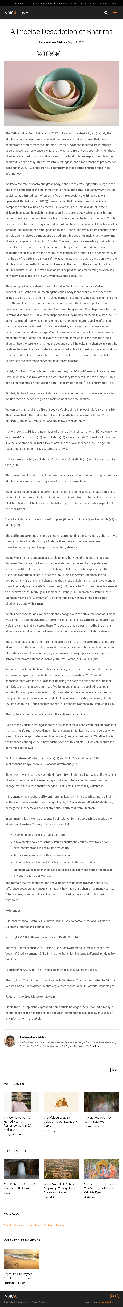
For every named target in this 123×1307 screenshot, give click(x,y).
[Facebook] (45, 53)
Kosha (38, 1225)
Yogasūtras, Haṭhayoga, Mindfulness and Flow (18, 1276)
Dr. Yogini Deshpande (13, 1134)
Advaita (8, 1225)
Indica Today (49, 1130)
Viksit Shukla (89, 1197)
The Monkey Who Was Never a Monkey (98, 1119)
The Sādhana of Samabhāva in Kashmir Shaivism (21, 1186)
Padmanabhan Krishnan (34, 1037)
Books (53, 3)
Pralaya (48, 1225)
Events (33, 3)
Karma (29, 1225)
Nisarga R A (49, 1197)
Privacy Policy (38, 1302)
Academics (43, 3)
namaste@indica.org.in (108, 1302)
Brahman (19, 1225)
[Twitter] (51, 53)
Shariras (59, 1225)
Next (114, 1070)
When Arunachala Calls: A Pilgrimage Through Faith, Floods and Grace (59, 1188)
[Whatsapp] (39, 53)
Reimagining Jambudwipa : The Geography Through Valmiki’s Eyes (100, 1188)
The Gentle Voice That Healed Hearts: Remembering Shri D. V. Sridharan (18, 1123)
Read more (96, 1046)
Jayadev (7, 1193)
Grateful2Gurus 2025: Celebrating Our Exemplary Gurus (60, 1121)
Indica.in (19, 3)
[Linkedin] (57, 53)
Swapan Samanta (91, 1126)
